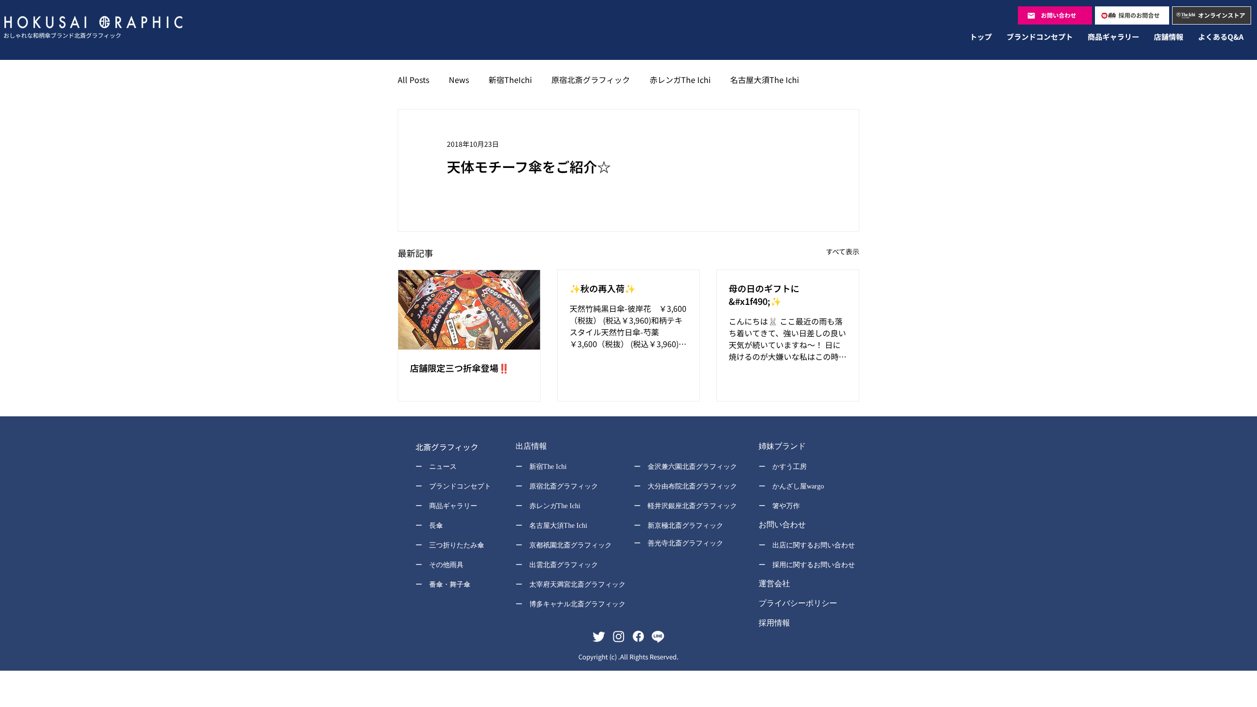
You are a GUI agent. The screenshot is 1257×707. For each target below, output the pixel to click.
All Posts (413, 79)
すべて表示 (842, 251)
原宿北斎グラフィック (590, 79)
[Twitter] (599, 636)
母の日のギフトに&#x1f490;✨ (764, 294)
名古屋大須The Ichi (764, 79)
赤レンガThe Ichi (680, 79)
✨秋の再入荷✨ (602, 288)
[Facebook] (638, 636)
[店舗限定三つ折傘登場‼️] (469, 310)
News (459, 79)
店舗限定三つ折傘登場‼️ (459, 367)
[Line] (658, 636)
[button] (564, 447)
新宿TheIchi (510, 79)
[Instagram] (618, 636)
